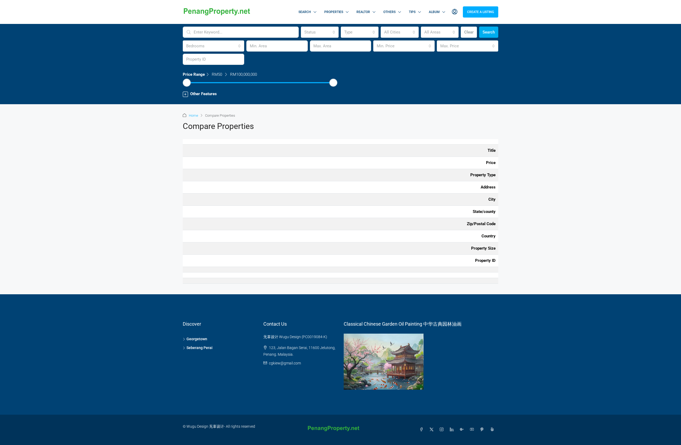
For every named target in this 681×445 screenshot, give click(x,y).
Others (389, 12)
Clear (469, 32)
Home (193, 115)
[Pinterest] (483, 429)
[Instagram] (443, 429)
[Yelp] (493, 429)
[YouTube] (473, 429)
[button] (340, 94)
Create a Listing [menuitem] (480, 12)
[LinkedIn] (453, 429)
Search (304, 12)
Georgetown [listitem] (196, 339)
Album (434, 12)
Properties (333, 12)
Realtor (363, 12)
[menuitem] (454, 12)
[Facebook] (422, 429)
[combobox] (320, 32)
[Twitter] (432, 429)
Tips (412, 12)
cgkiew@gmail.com (285, 363)
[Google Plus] (463, 429)
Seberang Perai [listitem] (199, 348)
